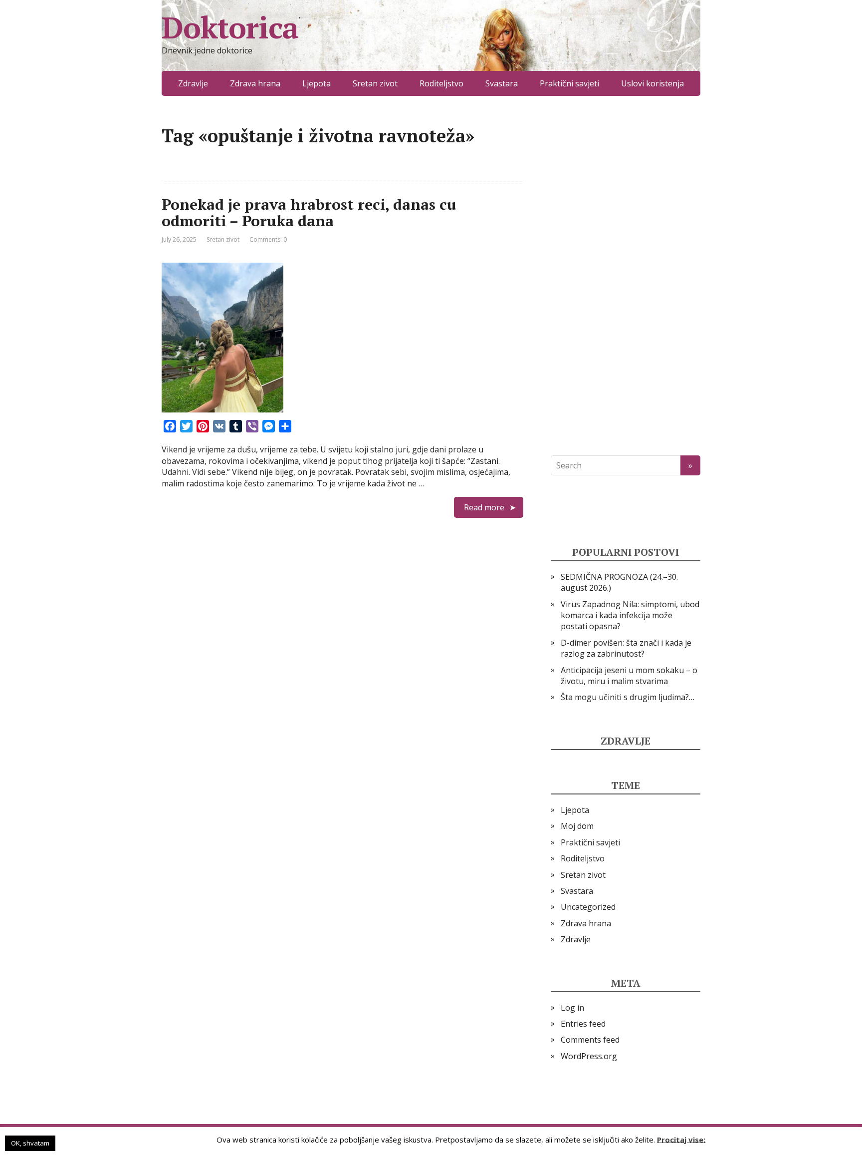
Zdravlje (193, 83)
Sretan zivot (375, 83)
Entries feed (583, 1023)
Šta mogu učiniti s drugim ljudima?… (627, 697)
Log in (572, 1007)
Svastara (501, 83)
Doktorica (230, 27)
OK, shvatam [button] (30, 1143)
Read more (484, 507)
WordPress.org (589, 1056)
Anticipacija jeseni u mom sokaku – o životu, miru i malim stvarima (629, 676)
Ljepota (316, 83)
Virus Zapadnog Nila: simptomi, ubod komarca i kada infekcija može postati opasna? (630, 615)
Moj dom (577, 825)
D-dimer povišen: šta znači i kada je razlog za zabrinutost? (626, 648)
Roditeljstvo (441, 83)
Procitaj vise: (681, 1139)
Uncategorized (588, 906)
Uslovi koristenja (652, 83)
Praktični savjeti (569, 83)
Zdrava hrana (255, 83)
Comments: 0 (268, 239)
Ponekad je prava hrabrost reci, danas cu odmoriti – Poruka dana (309, 212)
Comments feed (590, 1039)
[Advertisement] (625, 275)
